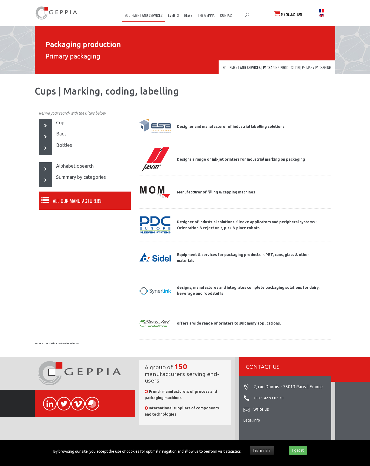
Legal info (252, 420)
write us (261, 409)
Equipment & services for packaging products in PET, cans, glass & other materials (243, 258)
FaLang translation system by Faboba (57, 343)
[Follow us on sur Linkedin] (47, 401)
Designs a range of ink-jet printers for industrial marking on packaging (241, 159)
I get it (298, 450)
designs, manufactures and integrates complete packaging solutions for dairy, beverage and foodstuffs (248, 290)
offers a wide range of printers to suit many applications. (229, 323)
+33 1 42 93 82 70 (269, 398)
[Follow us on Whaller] (90, 401)
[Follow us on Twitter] (61, 401)
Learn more (262, 450)
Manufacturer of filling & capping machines (216, 192)
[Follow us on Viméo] (76, 401)
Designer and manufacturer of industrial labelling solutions (230, 126)
